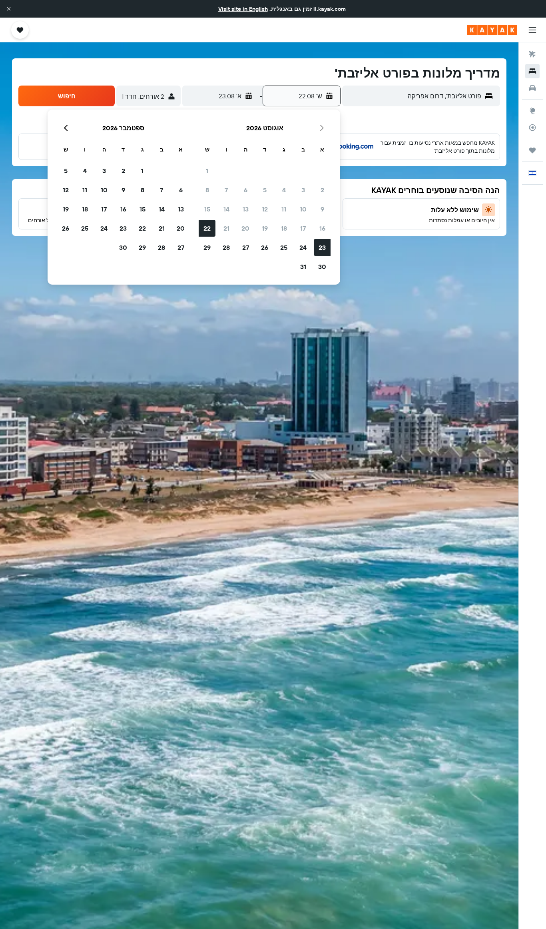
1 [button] (207, 171)
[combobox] (414, 96)
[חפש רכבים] (532, 88)
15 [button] (207, 209)
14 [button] (226, 209)
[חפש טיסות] (532, 54)
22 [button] (207, 228)
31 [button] (303, 267)
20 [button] (245, 228)
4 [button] (284, 190)
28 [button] (226, 247)
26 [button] (264, 247)
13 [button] (246, 209)
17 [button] (303, 228)
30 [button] (322, 267)
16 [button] (322, 228)
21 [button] (226, 228)
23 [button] (322, 247)
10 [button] (303, 209)
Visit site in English (243, 8)
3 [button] (303, 190)
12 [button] (265, 209)
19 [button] (265, 228)
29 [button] (207, 247)
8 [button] (207, 190)
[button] (9, 9)
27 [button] (245, 247)
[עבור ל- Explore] (532, 111)
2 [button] (322, 190)
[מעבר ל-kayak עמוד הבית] (492, 30)
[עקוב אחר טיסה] (532, 128)
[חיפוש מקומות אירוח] (532, 71)
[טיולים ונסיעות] (532, 150)
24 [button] (303, 247)
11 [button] (283, 209)
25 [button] (283, 247)
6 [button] (245, 190)
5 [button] (265, 190)
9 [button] (322, 209)
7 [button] (226, 190)
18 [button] (284, 228)
